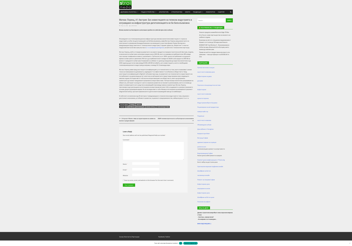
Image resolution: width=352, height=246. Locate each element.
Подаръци (200, 116)
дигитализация (139, 107)
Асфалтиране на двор (204, 76)
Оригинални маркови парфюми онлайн (210, 166)
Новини (132, 104)
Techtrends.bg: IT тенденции (212, 27)
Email (125, 170)
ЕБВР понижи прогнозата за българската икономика (176, 118)
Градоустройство (148, 12)
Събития (221, 12)
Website (125, 175)
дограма (200, 81)
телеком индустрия (163, 107)
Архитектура (163, 12)
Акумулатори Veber (203, 133)
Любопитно (210, 12)
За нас (121, 237)
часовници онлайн (203, 175)
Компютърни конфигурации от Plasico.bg (211, 160)
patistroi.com (201, 147)
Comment (126, 140)
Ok (181, 243)
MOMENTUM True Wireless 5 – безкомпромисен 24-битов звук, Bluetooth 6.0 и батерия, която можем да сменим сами (214, 47)
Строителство (176, 12)
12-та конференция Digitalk (155, 47)
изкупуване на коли (203, 188)
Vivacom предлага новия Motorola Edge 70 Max (214, 32)
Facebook (161, 237)
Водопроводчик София (204, 153)
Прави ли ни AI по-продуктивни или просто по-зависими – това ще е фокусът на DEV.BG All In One (214, 54)
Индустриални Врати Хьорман (207, 103)
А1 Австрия (130, 107)
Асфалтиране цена (203, 184)
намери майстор (202, 111)
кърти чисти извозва (204, 94)
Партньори (135, 237)
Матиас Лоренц (150, 107)
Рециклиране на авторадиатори (208, 107)
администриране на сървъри (206, 142)
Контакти (127, 237)
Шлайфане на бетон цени (205, 197)
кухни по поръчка (203, 98)
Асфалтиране (201, 89)
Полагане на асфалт (203, 202)
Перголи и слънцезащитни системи (208, 85)
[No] (350, 243)
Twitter (167, 237)
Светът (139, 104)
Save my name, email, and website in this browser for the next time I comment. (149, 180)
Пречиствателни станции (205, 67)
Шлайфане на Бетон (204, 171)
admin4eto (134, 25)
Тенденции (197, 12)
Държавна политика (129, 12)
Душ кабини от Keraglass (205, 129)
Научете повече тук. (190, 243)
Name (125, 164)
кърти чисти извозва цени (206, 72)
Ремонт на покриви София (206, 180)
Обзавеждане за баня (204, 125)
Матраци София (202, 138)
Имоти (187, 12)
